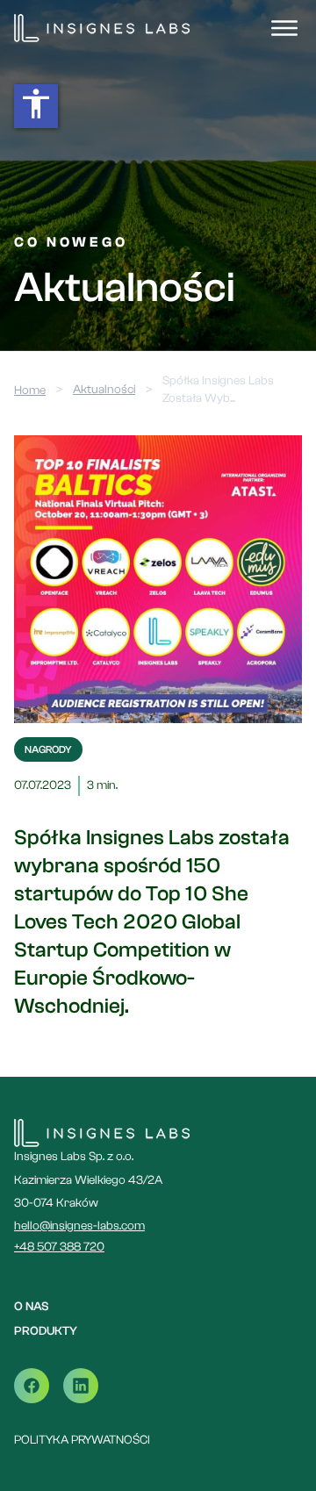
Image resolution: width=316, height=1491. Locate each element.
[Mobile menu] (284, 28)
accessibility (36, 103)
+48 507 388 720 (59, 1247)
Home (30, 391)
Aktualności (104, 390)
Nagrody (48, 749)
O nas (31, 1307)
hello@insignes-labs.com (79, 1226)
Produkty (45, 1331)
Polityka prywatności (82, 1440)
